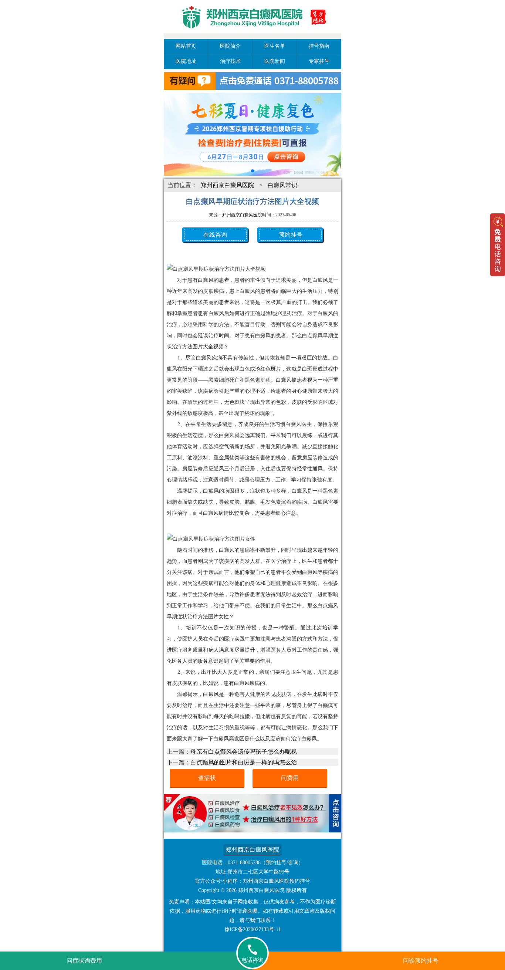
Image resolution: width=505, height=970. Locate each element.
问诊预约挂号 (420, 960)
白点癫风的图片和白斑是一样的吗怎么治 (243, 762)
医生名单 (274, 46)
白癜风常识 (282, 185)
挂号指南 (319, 46)
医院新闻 (274, 61)
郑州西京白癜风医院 (227, 185)
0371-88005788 (244, 862)
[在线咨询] (252, 830)
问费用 (290, 778)
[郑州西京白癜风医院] (252, 34)
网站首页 (186, 46)
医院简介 (230, 46)
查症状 (207, 778)
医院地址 (186, 61)
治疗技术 (230, 61)
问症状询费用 (84, 960)
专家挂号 (319, 61)
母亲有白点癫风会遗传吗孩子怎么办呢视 (243, 751)
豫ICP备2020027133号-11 (252, 929)
